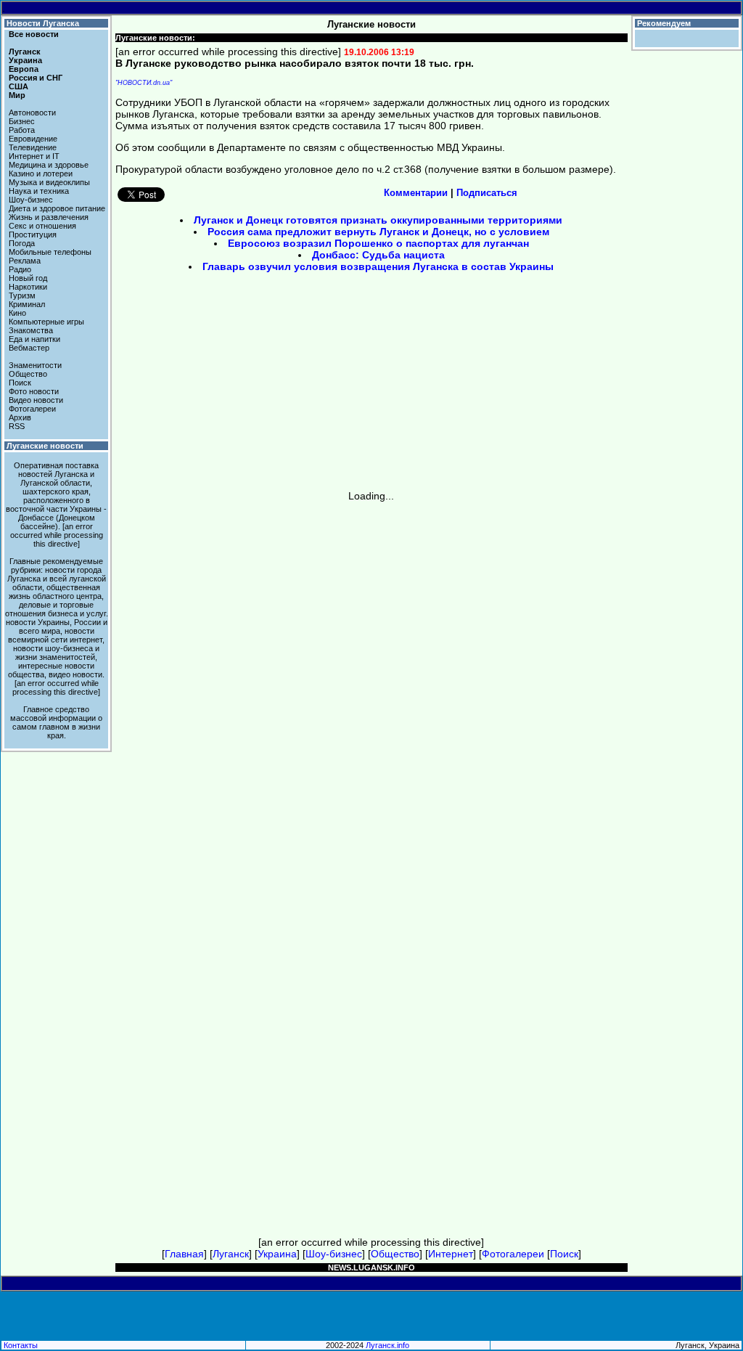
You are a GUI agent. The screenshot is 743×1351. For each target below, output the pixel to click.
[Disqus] (371, 683)
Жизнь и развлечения (49, 217)
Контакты (21, 1345)
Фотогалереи (32, 408)
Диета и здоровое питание (57, 208)
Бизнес (22, 121)
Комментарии (416, 192)
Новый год (28, 278)
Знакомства (31, 330)
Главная (184, 1254)
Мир (17, 95)
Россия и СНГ (35, 77)
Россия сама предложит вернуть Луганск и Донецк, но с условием (378, 231)
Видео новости (36, 400)
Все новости (34, 34)
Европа (23, 69)
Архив (20, 417)
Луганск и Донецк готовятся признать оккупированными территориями (378, 220)
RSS (17, 426)
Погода (22, 243)
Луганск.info (387, 1345)
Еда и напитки (34, 339)
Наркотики (28, 286)
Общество (28, 374)
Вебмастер (29, 347)
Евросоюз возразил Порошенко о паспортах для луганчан (378, 243)
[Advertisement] (248, 386)
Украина (25, 60)
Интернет (450, 1254)
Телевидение (33, 147)
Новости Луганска (43, 23)
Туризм (22, 295)
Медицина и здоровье (49, 164)
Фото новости (34, 391)
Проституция (33, 234)
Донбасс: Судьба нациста (378, 255)
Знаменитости (35, 365)
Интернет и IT (34, 156)
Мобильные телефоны (50, 252)
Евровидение (33, 138)
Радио (20, 269)
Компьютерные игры (46, 321)
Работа (22, 130)
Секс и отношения (42, 225)
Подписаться (486, 192)
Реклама (25, 260)
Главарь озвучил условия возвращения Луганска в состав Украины (378, 266)
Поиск (20, 382)
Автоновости (32, 112)
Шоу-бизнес (31, 199)
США (18, 86)
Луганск (25, 51)
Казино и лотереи (41, 173)
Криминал (27, 304)
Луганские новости (45, 445)
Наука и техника (39, 191)
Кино (17, 313)
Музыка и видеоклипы (49, 182)
